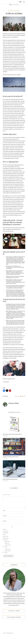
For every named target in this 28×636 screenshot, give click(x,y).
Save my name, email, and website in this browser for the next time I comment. (6, 534)
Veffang (4, 521)
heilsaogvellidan (14, 403)
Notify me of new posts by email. (8, 550)
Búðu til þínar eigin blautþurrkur (10, 479)
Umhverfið (17, 10)
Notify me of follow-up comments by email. (8, 544)
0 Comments (5, 396)
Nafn (4, 510)
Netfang (5, 515)
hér (18, 605)
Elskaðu (10, 10)
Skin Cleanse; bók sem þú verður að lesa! (12, 434)
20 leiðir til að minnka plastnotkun (10, 456)
